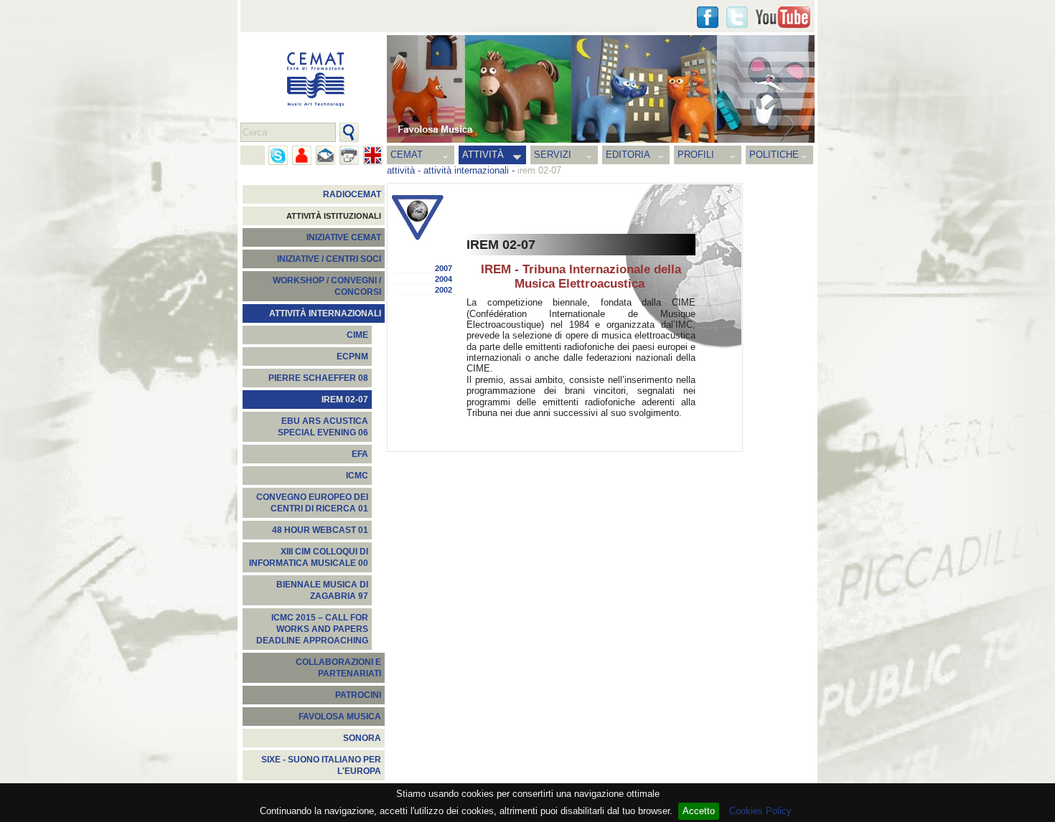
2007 (443, 268)
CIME (357, 335)
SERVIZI (552, 154)
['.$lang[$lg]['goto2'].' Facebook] (707, 17)
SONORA (362, 738)
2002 (443, 289)
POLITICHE (774, 154)
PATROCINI (358, 695)
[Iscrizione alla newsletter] (325, 155)
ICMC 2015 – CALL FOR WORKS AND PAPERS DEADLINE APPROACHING (312, 629)
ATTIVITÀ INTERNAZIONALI (325, 313)
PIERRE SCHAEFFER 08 (318, 378)
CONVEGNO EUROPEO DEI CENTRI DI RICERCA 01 (312, 503)
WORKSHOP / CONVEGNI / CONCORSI (327, 286)
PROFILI (695, 154)
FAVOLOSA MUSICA (340, 716)
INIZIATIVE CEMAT (343, 237)
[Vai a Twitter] (737, 17)
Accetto (699, 811)
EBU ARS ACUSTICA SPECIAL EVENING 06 (323, 427)
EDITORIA (628, 154)
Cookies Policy (760, 811)
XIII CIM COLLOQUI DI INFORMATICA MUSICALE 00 (308, 557)
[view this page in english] (373, 155)
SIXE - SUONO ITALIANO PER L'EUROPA (321, 765)
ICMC (357, 475)
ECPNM (352, 356)
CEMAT (406, 154)
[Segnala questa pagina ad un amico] (301, 155)
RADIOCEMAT (352, 194)
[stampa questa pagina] (349, 155)
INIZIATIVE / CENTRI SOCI (329, 259)
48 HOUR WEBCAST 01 (320, 530)
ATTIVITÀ (483, 154)
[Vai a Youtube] (783, 17)
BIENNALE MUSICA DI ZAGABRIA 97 (322, 590)
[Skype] (278, 155)
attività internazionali (466, 170)
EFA (360, 454)
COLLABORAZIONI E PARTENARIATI (338, 668)
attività (401, 170)
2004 (443, 279)
